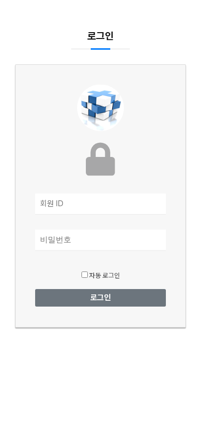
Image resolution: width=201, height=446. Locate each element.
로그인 (100, 297)
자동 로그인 (104, 275)
